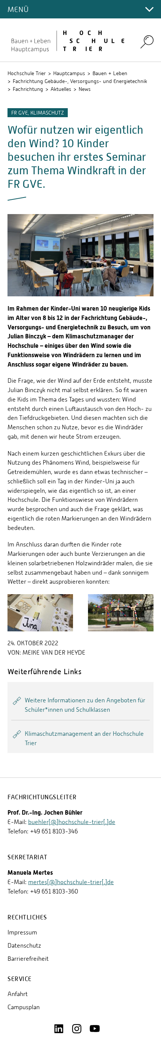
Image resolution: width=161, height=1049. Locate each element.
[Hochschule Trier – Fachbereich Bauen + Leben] (69, 40)
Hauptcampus (69, 73)
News (85, 89)
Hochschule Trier (26, 73)
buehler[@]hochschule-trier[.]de (71, 822)
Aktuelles (61, 89)
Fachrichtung (28, 89)
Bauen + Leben (109, 73)
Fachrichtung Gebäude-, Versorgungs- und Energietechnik (80, 81)
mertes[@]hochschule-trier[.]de (71, 882)
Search (147, 41)
